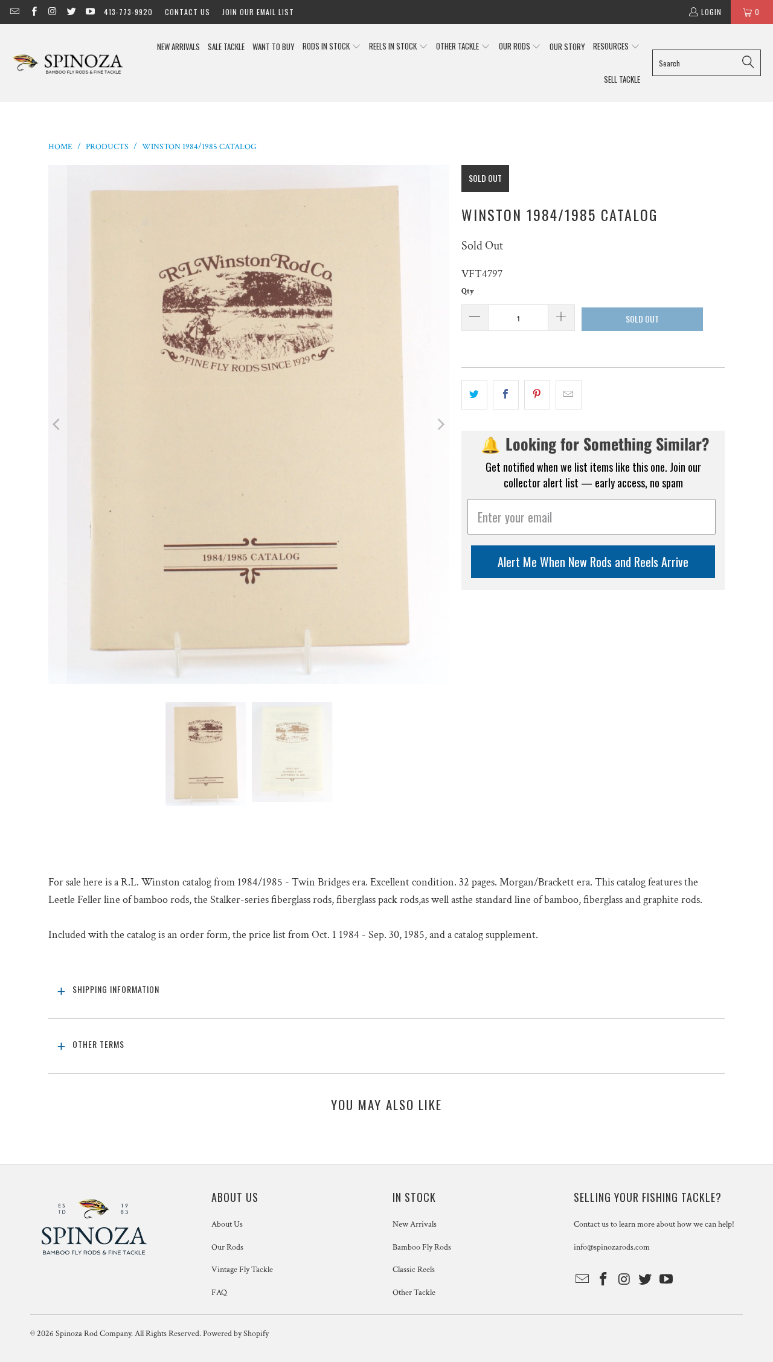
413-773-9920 (128, 12)
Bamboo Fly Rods (422, 1247)
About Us (227, 1224)
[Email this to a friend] (569, 395)
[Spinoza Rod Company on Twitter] (71, 12)
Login (711, 12)
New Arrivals (415, 1224)
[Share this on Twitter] (474, 395)
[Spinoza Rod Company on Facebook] (33, 12)
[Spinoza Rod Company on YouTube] (90, 12)
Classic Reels (414, 1269)
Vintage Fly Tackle (242, 1269)
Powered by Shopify (236, 1333)
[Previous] (57, 424)
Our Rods (227, 1247)
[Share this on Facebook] (506, 395)
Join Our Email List (258, 12)
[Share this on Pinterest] (537, 395)
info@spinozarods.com (612, 1247)
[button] (332, 46)
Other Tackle (414, 1292)
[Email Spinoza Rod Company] (14, 12)
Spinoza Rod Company (93, 1333)
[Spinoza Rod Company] (68, 63)
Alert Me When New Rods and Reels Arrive (593, 562)
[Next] (440, 424)
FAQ (219, 1292)
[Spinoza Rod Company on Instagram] (52, 12)
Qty (467, 291)
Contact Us (187, 12)
